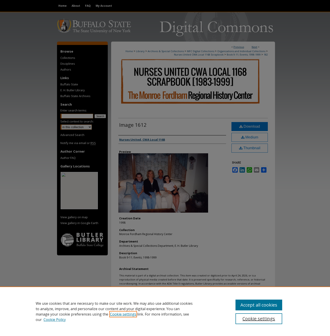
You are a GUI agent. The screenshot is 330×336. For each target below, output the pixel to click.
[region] (165, 311)
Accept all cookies (258, 305)
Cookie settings (123, 314)
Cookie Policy (55, 319)
